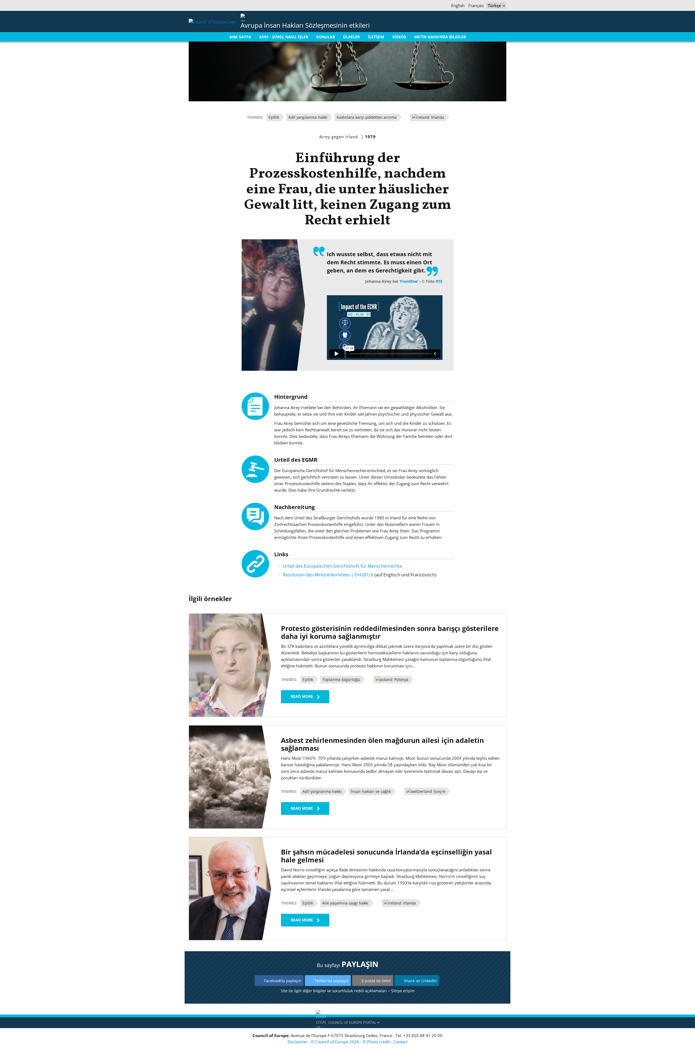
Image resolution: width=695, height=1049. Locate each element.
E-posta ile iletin (376, 980)
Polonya (400, 679)
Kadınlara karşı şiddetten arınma (367, 117)
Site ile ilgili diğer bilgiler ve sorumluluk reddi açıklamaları (334, 990)
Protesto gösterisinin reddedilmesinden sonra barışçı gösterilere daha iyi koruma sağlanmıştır (390, 632)
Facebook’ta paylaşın (282, 980)
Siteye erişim (403, 990)
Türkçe (495, 5)
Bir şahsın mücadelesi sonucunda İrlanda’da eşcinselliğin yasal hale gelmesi (386, 855)
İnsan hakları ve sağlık (371, 791)
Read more (302, 696)
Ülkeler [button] (351, 36)
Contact (400, 1041)
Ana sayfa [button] (240, 36)
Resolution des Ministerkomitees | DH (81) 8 (328, 575)
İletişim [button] (376, 36)
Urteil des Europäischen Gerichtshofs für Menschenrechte (342, 566)
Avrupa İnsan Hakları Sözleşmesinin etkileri (305, 25)
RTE (439, 281)
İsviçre (438, 791)
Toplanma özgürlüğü (341, 679)
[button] (347, 1022)
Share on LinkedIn (420, 980)
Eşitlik (273, 117)
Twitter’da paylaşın (331, 980)
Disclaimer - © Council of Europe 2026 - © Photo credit (339, 1041)
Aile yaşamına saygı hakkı (345, 903)
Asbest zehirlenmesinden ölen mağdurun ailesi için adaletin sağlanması (382, 744)
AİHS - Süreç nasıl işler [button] (283, 36)
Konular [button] (325, 36)
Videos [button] (399, 36)
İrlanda (437, 117)
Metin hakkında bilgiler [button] (440, 36)
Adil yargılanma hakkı (307, 117)
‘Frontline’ (408, 281)
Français (476, 5)
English (458, 5)
